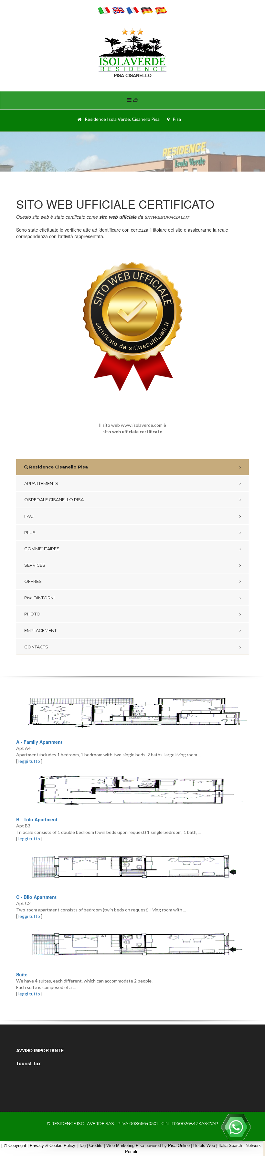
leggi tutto (29, 761)
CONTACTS (36, 646)
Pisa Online (179, 1145)
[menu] (132, 100)
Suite (21, 974)
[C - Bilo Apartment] (132, 868)
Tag (82, 1145)
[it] (104, 10)
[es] (160, 10)
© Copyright (15, 1145)
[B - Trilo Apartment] (132, 790)
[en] (118, 10)
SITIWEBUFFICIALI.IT (166, 217)
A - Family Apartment (39, 742)
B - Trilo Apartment (37, 819)
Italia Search (230, 1145)
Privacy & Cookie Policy (52, 1145)
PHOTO (32, 613)
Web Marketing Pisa (125, 1145)
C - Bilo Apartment (36, 897)
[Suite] (132, 945)
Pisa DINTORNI (39, 597)
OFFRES (33, 581)
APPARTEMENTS (41, 483)
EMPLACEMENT (40, 630)
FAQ (29, 516)
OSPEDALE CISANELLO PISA (54, 499)
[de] (146, 10)
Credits (95, 1145)
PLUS (30, 532)
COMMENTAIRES (41, 548)
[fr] (132, 10)
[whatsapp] (236, 1127)
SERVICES (34, 565)
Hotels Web (204, 1145)
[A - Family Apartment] (132, 713)
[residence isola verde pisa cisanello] (132, 53)
